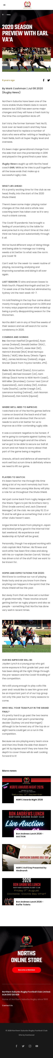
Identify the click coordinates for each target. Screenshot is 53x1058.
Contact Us (7, 1005)
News (8, 15)
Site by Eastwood (26, 1035)
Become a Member (26, 970)
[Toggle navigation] (4, 5)
